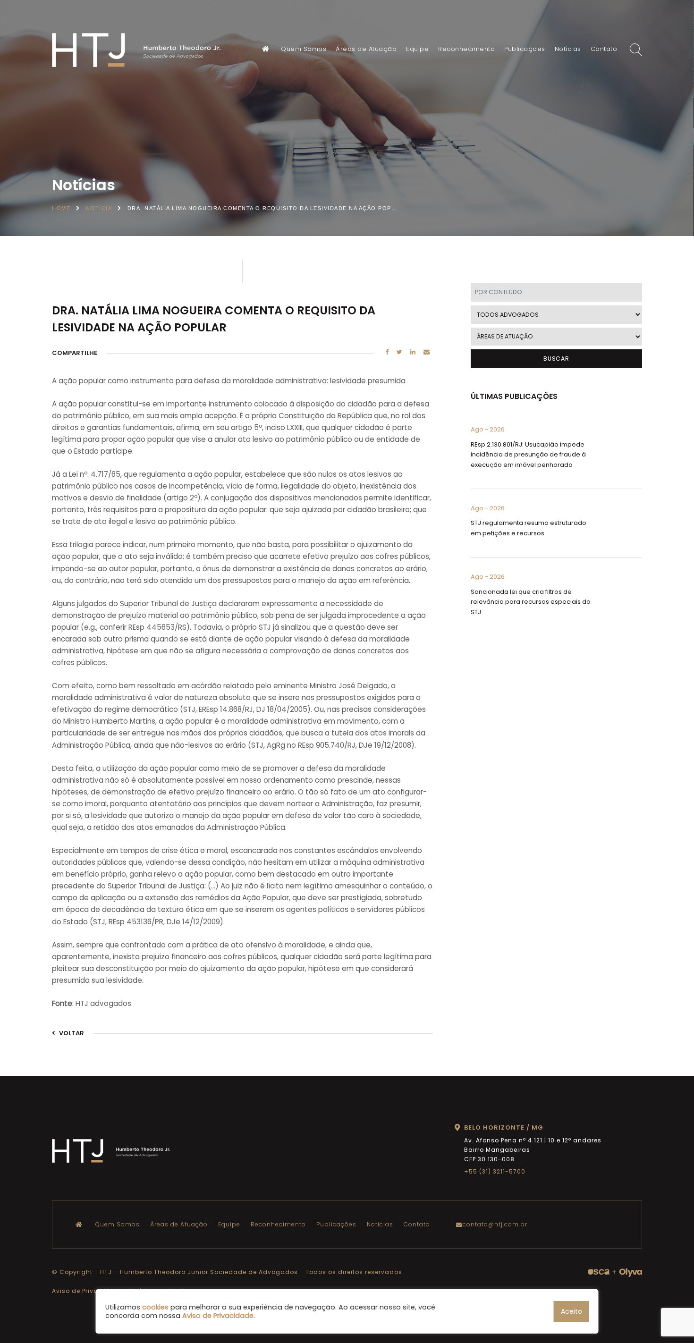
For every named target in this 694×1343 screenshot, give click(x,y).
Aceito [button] (571, 1311)
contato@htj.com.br (495, 1224)
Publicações (524, 48)
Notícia (99, 208)
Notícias (568, 48)
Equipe (417, 48)
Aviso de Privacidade (87, 1291)
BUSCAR (556, 359)
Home (61, 208)
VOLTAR (71, 1033)
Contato (604, 48)
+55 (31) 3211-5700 (494, 1171)
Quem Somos (303, 48)
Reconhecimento (466, 48)
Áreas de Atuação (366, 48)
